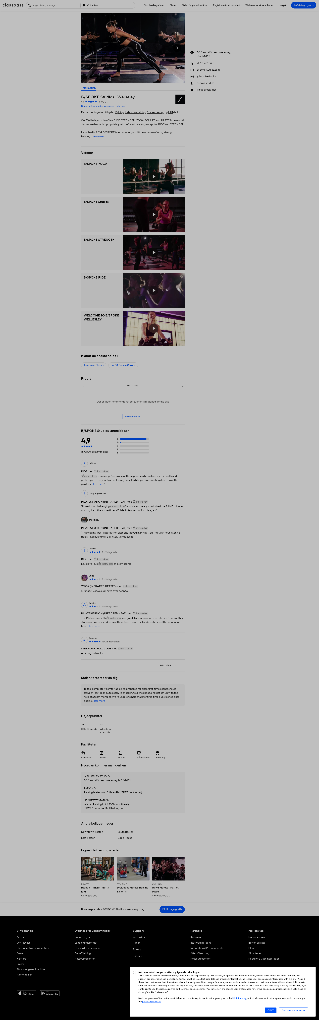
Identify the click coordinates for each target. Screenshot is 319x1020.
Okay (270, 1010)
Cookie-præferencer (293, 1010)
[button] (311, 972)
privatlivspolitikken (151, 1001)
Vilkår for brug (239, 998)
